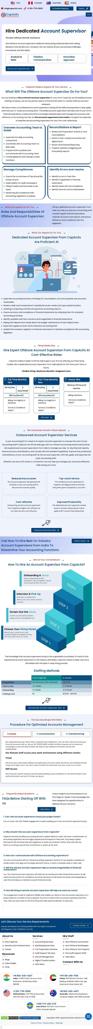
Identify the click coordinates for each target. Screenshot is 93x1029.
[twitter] (77, 969)
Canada (38, 3)
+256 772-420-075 (46, 1003)
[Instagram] (64, 969)
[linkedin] (68, 969)
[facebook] (73, 969)
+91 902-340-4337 (22, 975)
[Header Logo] (10, 14)
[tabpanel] (46, 759)
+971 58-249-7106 (69, 975)
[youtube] (81, 969)
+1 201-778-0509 (22, 991)
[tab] (17, 734)
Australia (57, 3)
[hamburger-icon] (89, 14)
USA (18, 3)
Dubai (73, 3)
